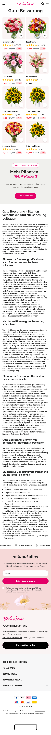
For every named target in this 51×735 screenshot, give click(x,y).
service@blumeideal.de (12, 637)
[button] (8, 45)
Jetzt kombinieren (25, 196)
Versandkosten (40, 711)
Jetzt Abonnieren (25, 580)
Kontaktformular (25, 645)
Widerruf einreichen (25, 727)
